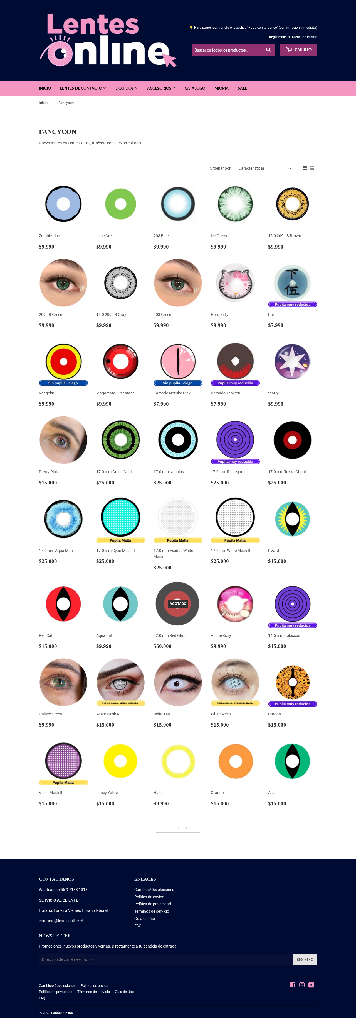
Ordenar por (220, 168)
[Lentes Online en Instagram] (302, 985)
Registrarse (277, 37)
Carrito (303, 49)
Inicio (45, 88)
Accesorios (159, 88)
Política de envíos (149, 897)
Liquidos (125, 88)
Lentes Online (62, 1013)
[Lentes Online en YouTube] (311, 985)
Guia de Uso (144, 918)
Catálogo (195, 88)
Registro (305, 960)
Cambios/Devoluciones (154, 889)
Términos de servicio (151, 911)
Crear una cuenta (304, 37)
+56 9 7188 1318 (73, 889)
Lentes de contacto (81, 88)
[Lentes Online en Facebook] (293, 985)
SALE (242, 88)
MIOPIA (221, 88)
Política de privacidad (152, 904)
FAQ (138, 926)
